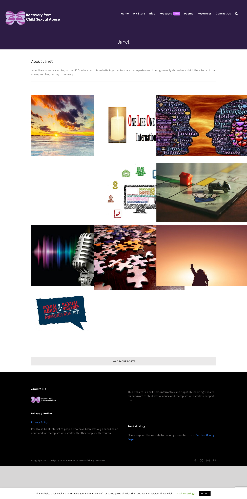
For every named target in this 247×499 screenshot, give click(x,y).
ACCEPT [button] (205, 493)
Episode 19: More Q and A (74, 194)
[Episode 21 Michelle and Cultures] (76, 125)
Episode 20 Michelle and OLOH (136, 125)
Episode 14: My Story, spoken (74, 255)
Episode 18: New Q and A (199, 125)
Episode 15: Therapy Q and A (136, 259)
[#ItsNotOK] (76, 323)
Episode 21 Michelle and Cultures (74, 125)
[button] (236, 13)
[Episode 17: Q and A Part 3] (139, 193)
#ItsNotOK (74, 324)
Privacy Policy (39, 422)
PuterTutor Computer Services (73, 460)
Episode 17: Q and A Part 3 (136, 194)
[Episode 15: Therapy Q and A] (139, 259)
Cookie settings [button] (186, 493)
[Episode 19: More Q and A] (76, 193)
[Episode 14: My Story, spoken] (76, 255)
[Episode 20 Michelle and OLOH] (139, 125)
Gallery (79, 125)
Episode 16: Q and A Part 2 (199, 194)
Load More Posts (123, 361)
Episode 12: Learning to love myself (199, 255)
